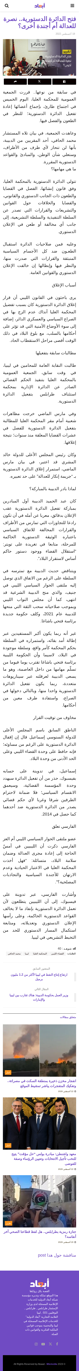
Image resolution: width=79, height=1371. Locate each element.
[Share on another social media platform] (15, 82)
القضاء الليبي (57, 953)
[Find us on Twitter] (50, 1344)
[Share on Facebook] (64, 82)
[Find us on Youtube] (43, 1344)
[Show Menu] (72, 5)
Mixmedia (52, 1364)
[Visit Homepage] (40, 6)
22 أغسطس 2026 (66, 1091)
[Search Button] (7, 5)
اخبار (8, 1072)
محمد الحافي (14, 953)
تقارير (8, 1223)
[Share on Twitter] (40, 82)
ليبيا (27, 953)
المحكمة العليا (40, 953)
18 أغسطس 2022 (65, 33)
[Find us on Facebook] (57, 1344)
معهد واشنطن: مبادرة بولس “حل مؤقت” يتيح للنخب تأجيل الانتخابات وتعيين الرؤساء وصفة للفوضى (44, 1158)
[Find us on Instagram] (36, 1344)
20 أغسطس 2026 (66, 1242)
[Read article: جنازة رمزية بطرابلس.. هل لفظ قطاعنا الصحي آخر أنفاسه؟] (39, 1201)
